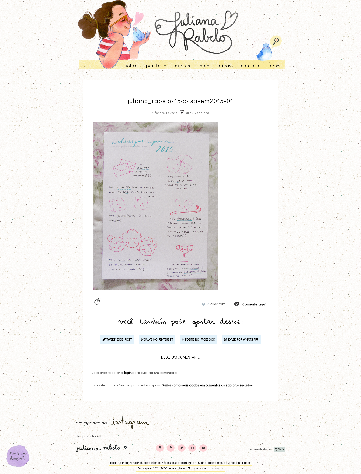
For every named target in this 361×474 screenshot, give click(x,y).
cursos (183, 66)
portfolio (156, 66)
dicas (225, 66)
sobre (131, 66)
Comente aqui (254, 304)
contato (250, 66)
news (275, 66)
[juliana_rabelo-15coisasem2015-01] (240, 304)
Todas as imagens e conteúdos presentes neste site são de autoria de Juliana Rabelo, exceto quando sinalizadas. (180, 463)
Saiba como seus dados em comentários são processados (207, 385)
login (128, 372)
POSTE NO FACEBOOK (199, 339)
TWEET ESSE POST (119, 339)
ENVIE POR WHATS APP (242, 339)
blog (205, 66)
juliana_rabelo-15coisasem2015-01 (180, 101)
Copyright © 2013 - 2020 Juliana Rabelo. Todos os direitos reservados (180, 468)
